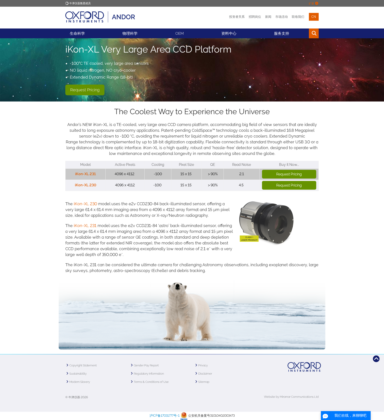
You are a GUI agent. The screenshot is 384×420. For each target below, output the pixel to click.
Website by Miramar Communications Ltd (291, 396)
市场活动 (281, 16)
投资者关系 (237, 16)
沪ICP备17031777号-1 (165, 415)
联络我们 (298, 16)
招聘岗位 (255, 16)
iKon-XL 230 (85, 185)
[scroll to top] (376, 358)
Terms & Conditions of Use (151, 381)
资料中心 (228, 33)
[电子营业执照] (183, 415)
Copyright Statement (83, 365)
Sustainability (78, 373)
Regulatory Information (149, 373)
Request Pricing (85, 89)
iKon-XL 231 (85, 174)
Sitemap (203, 381)
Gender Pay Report (146, 365)
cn (313, 16)
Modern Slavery (79, 381)
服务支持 (281, 33)
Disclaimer (205, 373)
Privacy (203, 365)
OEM (179, 33)
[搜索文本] (304, 33)
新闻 (268, 16)
